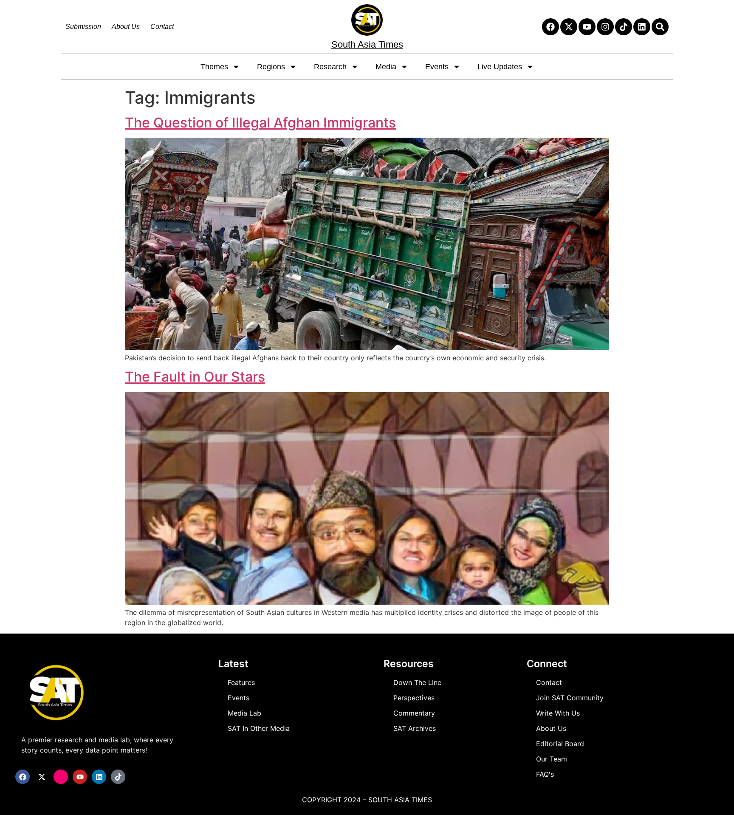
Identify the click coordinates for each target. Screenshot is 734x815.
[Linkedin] (641, 26)
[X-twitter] (568, 26)
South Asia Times (367, 44)
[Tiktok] (623, 26)
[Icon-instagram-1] (61, 777)
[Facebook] (550, 26)
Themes (214, 66)
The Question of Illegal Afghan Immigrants (260, 122)
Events (437, 66)
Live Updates (499, 66)
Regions (271, 66)
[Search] (660, 26)
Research (330, 66)
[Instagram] (605, 26)
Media (385, 66)
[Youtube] (587, 26)
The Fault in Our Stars (195, 376)
